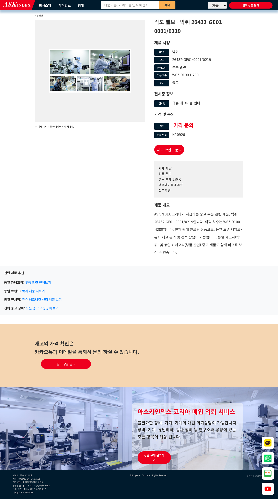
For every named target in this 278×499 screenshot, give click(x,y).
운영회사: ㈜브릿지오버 (256, 475)
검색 (167, 5)
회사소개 (45, 5)
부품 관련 (39, 15)
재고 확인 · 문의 (169, 149)
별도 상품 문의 (251, 5)
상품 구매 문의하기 (154, 457)
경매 (81, 5)
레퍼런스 (64, 5)
